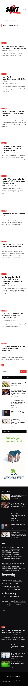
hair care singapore (8, 575)
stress (23, 599)
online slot (16, 589)
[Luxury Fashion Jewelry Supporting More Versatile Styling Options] (14, 68)
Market (4, 583)
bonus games (6, 550)
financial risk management (7, 568)
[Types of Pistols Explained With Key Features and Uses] (6, 413)
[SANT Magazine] (13, 9)
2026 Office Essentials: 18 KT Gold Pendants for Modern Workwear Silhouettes (12, 316)
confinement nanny (6, 556)
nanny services (5, 586)
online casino (6, 590)
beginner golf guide (17, 547)
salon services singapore (14, 596)
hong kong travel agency (7, 580)
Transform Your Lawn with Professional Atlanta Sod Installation (18, 663)
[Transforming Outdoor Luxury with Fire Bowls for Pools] (5, 647)
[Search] (26, 9)
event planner (6, 566)
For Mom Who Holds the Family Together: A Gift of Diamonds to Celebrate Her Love (13, 181)
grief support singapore (9, 573)
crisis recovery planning (18, 558)
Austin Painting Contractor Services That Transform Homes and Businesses (18, 655)
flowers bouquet (22, 568)
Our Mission (18, 676)
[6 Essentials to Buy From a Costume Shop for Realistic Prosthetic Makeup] (14, 137)
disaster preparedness (6, 563)
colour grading (5, 554)
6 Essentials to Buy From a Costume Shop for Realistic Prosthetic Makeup (11, 148)
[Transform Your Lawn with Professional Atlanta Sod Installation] (5, 664)
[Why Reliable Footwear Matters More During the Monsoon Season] (14, 37)
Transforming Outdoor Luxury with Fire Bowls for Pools (17, 646)
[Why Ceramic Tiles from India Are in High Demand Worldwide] (14, 621)
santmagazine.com (5, 681)
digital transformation (9, 561)
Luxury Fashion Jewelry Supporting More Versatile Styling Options (13, 79)
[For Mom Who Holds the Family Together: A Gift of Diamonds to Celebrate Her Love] (14, 170)
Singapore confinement (6, 598)
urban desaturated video (20, 601)
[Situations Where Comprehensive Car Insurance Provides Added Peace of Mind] (6, 421)
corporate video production (7, 558)
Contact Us (10, 676)
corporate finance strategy (16, 556)
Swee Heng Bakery (8, 601)
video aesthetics (5, 604)
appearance (5, 547)
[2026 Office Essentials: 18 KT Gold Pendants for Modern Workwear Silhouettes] (14, 304)
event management (18, 563)
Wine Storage (15, 604)
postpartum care (19, 593)
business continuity (15, 550)
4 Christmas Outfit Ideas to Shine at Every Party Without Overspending (13, 348)
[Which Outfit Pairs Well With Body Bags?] (14, 204)
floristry (15, 568)
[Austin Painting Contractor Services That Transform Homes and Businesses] (5, 655)
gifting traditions (14, 570)
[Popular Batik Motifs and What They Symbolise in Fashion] (14, 235)
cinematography (16, 552)
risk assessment (5, 596)
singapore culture (16, 598)
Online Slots (8, 593)
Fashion (4, 43)
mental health (13, 583)
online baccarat (14, 586)
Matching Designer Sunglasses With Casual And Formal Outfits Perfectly (12, 114)
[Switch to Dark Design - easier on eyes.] (23, 9)
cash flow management (6, 552)
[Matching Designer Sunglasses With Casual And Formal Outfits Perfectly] (14, 102)
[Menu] (2, 9)
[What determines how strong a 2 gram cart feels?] (6, 384)
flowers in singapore (6, 570)
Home (3, 627)
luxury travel (17, 580)
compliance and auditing (14, 554)
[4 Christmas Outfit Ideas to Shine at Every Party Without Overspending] (14, 337)
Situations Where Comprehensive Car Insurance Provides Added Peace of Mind (19, 534)
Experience (15, 566)
